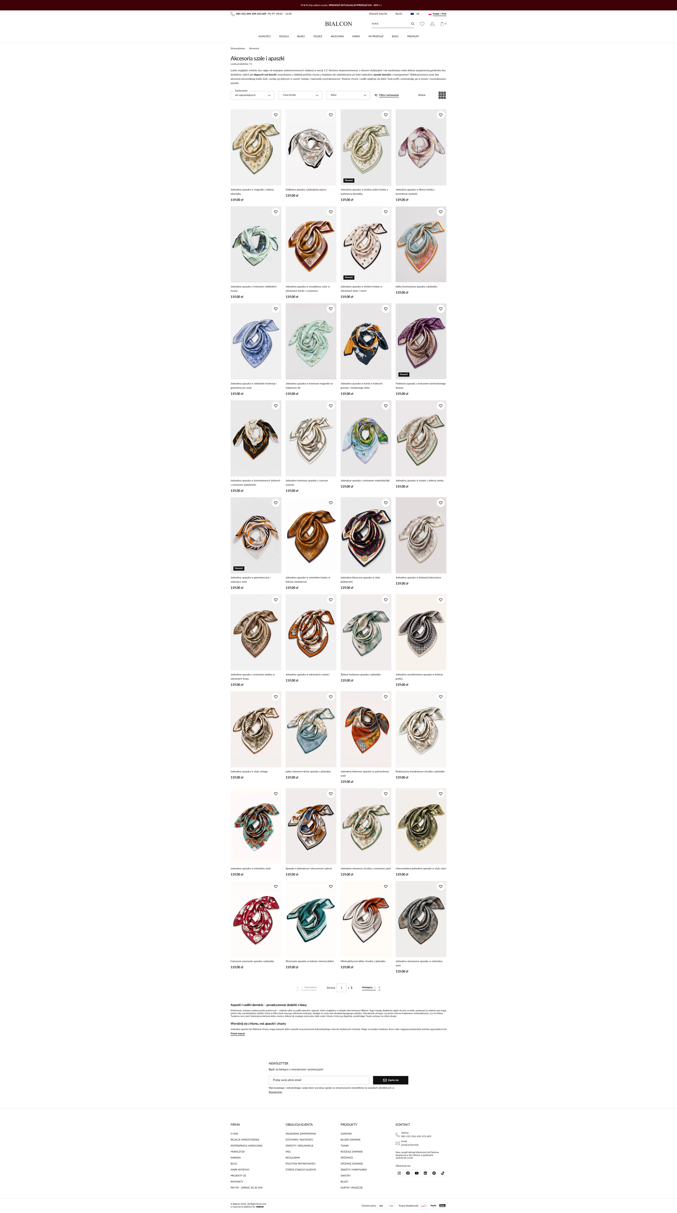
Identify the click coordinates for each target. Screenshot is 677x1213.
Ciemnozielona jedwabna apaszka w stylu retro (421, 868)
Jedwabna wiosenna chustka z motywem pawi (366, 868)
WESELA (284, 36)
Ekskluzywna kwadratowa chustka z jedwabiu (420, 771)
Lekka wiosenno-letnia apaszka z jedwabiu (308, 771)
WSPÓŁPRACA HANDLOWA (246, 1146)
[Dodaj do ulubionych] (276, 115)
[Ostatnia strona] (379, 987)
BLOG (399, 14)
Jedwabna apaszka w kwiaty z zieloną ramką (419, 480)
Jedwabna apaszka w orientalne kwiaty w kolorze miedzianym (308, 579)
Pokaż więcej (238, 1033)
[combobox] (252, 95)
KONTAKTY (237, 1182)
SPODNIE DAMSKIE (352, 1164)
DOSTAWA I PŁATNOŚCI (299, 1140)
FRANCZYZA (238, 1152)
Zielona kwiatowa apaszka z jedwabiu (361, 674)
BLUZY (344, 1182)
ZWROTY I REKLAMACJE (299, 1146)
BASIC (395, 36)
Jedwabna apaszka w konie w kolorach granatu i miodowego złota (362, 385)
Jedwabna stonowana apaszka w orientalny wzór (419, 963)
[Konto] (432, 24)
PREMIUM (413, 36)
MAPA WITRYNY (240, 1170)
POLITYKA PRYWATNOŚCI (300, 1164)
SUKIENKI (346, 1134)
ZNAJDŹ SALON (378, 14)
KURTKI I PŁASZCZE (352, 1188)
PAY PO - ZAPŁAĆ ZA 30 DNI (247, 1188)
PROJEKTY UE (238, 1176)
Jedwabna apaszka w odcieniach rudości (307, 674)
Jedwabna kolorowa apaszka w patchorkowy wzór (365, 773)
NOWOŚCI (264, 36)
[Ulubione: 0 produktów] (422, 24)
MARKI (356, 36)
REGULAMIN (293, 1158)
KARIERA (236, 1158)
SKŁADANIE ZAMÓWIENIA (301, 1134)
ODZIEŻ (317, 36)
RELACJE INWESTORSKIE (245, 1140)
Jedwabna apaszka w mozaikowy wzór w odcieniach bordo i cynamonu (308, 288)
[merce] (260, 1207)
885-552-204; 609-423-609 (416, 1136)
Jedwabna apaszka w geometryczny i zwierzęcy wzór (250, 579)
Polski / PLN (439, 14)
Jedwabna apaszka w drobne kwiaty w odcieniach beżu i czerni (361, 288)
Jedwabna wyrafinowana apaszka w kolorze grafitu (419, 676)
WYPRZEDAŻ (375, 36)
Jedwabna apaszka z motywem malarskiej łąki (365, 480)
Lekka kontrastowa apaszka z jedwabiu (416, 286)
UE (417, 14)
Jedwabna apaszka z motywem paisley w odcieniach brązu (253, 676)
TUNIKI (345, 1146)
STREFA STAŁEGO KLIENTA (301, 1170)
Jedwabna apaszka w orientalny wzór (251, 868)
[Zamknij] (444, 5)
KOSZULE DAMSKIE (352, 1152)
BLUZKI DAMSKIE (351, 1140)
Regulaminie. (275, 1092)
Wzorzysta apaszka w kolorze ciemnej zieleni (310, 961)
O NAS (234, 1134)
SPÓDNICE (347, 1158)
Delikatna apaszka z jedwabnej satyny (306, 190)
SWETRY (346, 1176)
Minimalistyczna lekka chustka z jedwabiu (363, 961)
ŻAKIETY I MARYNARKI (354, 1170)
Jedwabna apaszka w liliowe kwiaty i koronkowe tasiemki (415, 192)
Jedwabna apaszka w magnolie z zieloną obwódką (252, 192)
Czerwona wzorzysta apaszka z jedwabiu (252, 961)
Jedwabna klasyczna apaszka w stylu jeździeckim (360, 579)
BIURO (301, 36)
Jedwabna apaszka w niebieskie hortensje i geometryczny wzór (253, 385)
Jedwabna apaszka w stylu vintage (249, 771)
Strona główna (238, 48)
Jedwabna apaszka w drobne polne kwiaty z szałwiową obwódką (364, 192)
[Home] (338, 24)
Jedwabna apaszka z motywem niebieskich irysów (254, 288)
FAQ (288, 1152)
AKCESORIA (337, 36)
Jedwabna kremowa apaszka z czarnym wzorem (307, 482)
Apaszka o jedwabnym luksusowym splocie (309, 868)
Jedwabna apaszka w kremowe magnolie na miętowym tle (309, 385)
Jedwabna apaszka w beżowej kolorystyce (418, 577)
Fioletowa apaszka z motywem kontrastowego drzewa (421, 385)
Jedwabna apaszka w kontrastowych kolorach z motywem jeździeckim (255, 482)
